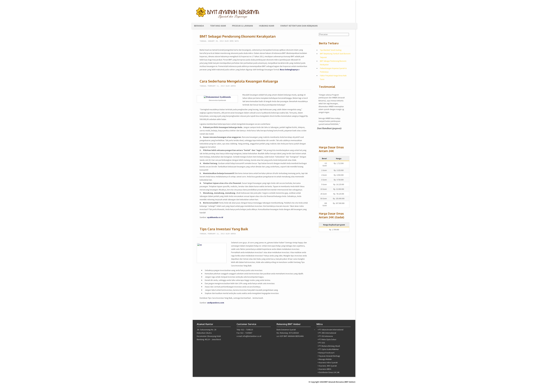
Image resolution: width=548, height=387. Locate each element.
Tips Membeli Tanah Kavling (330, 50)
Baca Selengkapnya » (290, 69)
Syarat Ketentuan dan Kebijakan (299, 25)
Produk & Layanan (242, 25)
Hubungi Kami (266, 25)
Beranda (199, 25)
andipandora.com (215, 302)
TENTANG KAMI (218, 25)
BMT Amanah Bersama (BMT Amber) (339, 382)
